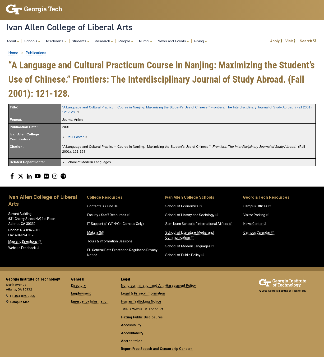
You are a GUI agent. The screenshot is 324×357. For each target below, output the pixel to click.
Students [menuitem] (79, 41)
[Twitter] (20, 178)
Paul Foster (75, 137)
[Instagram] (55, 178)
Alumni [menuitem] (144, 41)
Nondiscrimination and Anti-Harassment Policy (158, 285)
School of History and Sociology (189, 215)
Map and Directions (22, 241)
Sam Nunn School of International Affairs (196, 224)
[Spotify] (63, 178)
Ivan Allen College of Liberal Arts (69, 27)
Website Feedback (22, 248)
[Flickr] (46, 178)
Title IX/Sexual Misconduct (142, 309)
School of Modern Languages (187, 246)
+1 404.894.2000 (22, 296)
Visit (289, 41)
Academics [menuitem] (55, 41)
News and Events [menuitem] (172, 41)
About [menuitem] (11, 41)
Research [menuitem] (103, 41)
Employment (81, 293)
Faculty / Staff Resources (106, 215)
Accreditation (131, 341)
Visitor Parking (254, 215)
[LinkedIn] (29, 178)
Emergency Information (89, 301)
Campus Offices (255, 206)
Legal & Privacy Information (143, 293)
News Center (253, 224)
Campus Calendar (256, 232)
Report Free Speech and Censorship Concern (157, 349)
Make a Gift (95, 232)
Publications (36, 53)
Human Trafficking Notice (141, 301)
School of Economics (182, 206)
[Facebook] (12, 178)
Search (306, 41)
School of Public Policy (182, 255)
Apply (275, 41)
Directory (78, 285)
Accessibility (131, 325)
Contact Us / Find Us (102, 206)
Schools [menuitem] (31, 41)
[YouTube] (38, 178)
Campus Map (19, 302)
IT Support (95, 224)
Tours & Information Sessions (109, 241)
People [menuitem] (124, 41)
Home (13, 53)
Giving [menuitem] (199, 41)
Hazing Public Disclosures (142, 317)
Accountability (132, 333)
